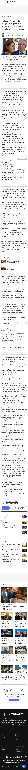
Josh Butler (8, 34)
